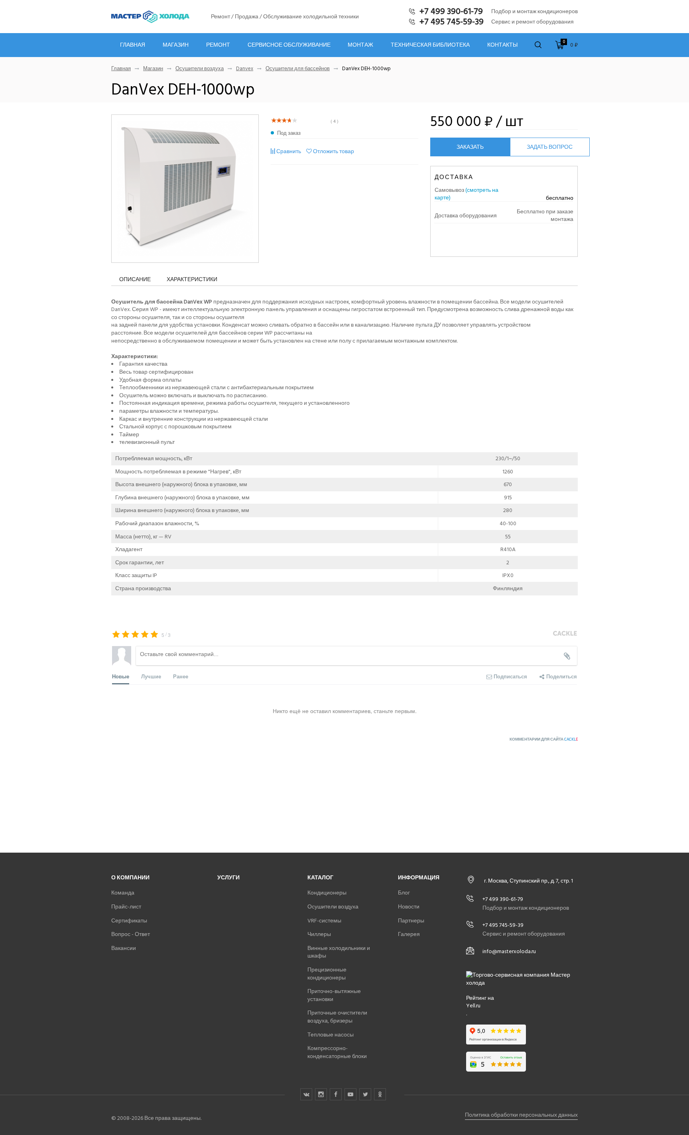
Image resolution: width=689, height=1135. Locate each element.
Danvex (244, 68)
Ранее (180, 676)
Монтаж (360, 45)
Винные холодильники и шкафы (338, 952)
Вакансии (123, 948)
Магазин (176, 45)
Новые (120, 676)
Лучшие (151, 676)
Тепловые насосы (330, 1034)
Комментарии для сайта (544, 739)
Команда (122, 892)
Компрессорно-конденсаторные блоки (337, 1052)
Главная (132, 45)
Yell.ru (473, 1006)
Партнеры (411, 920)
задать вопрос (550, 147)
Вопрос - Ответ (130, 934)
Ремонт (218, 45)
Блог (404, 892)
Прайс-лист (126, 906)
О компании (130, 877)
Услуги (228, 877)
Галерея (409, 934)
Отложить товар (333, 151)
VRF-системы (324, 920)
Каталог (320, 877)
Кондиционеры (326, 892)
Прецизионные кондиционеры (326, 973)
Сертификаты (129, 920)
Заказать (470, 147)
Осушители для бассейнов (298, 68)
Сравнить (288, 151)
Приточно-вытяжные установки (334, 995)
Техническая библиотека (430, 45)
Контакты (502, 45)
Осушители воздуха (199, 68)
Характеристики (192, 279)
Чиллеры (319, 934)
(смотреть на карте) (466, 194)
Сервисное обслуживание (289, 45)
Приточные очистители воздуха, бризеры (337, 1016)
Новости (408, 906)
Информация (418, 877)
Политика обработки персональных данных (521, 1114)
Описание (135, 279)
